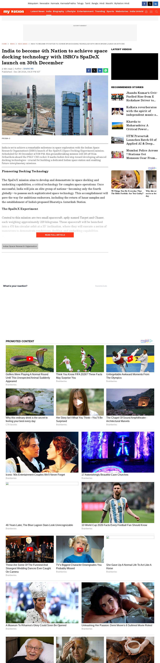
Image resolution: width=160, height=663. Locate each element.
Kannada (55, 3)
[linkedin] (155, 4)
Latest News (38, 11)
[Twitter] (150, 4)
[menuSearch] (156, 11)
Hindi (101, 3)
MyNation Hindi (121, 3)
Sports (110, 11)
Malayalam (33, 3)
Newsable (44, 3)
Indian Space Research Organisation (20, 246)
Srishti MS (28, 68)
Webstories (122, 11)
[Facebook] (144, 4)
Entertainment (85, 11)
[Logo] (15, 11)
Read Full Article (55, 235)
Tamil (87, 3)
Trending (100, 11)
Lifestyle (71, 11)
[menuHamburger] (151, 12)
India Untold (136, 11)
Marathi (109, 3)
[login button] (147, 12)
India (48, 11)
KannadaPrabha (68, 3)
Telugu (80, 3)
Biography (58, 11)
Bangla (95, 3)
